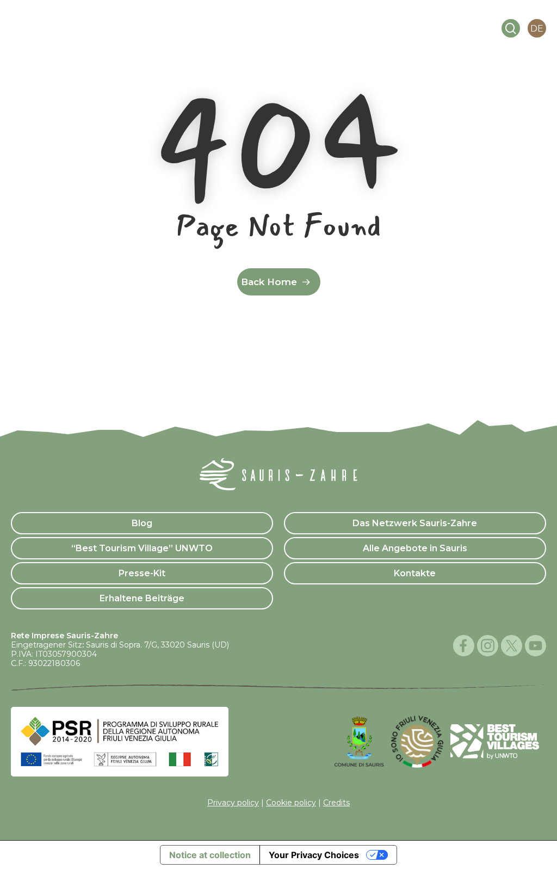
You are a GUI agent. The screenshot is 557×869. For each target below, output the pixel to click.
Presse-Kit (142, 573)
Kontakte (415, 573)
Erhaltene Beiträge (142, 598)
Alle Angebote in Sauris (415, 548)
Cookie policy (291, 803)
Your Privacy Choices (314, 854)
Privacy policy (233, 803)
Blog (142, 523)
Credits (336, 803)
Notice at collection (210, 854)
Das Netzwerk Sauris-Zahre (414, 523)
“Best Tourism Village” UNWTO (142, 548)
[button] (455, 29)
